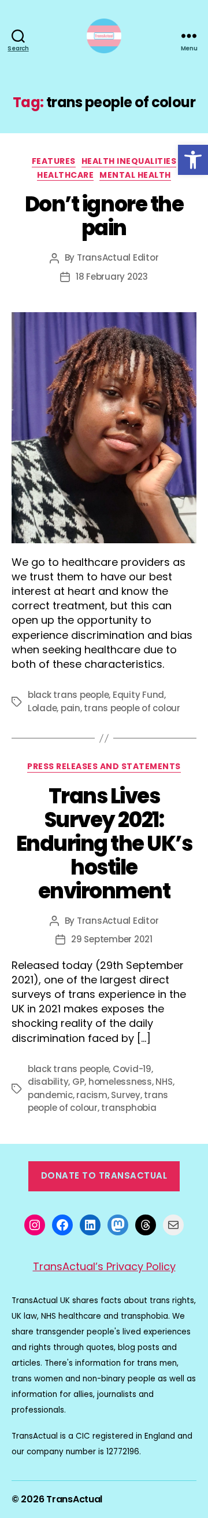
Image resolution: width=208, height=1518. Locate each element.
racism (91, 1095)
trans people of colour (132, 708)
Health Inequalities (129, 161)
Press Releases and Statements (104, 767)
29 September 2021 (112, 939)
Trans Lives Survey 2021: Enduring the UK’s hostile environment (104, 843)
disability (48, 1082)
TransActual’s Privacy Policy (104, 1266)
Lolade (42, 708)
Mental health (135, 175)
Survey (125, 1095)
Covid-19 (132, 1069)
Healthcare (65, 175)
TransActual (74, 1499)
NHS (163, 1082)
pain (70, 708)
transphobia (128, 1108)
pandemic (50, 1095)
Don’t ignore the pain (104, 216)
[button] (193, 160)
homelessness (120, 1082)
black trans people (68, 695)
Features (54, 161)
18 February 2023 (112, 276)
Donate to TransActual (104, 1175)
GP (78, 1082)
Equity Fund (138, 695)
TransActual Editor (117, 257)
